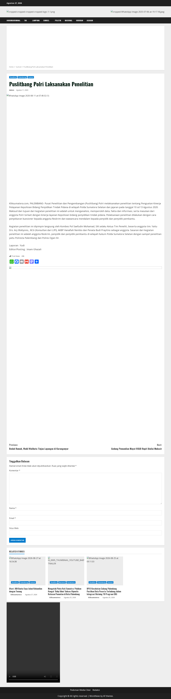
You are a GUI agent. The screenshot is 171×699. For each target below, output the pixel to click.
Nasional (68, 20)
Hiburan (79, 20)
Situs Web (14, 528)
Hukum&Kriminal (13, 20)
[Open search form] (163, 20)
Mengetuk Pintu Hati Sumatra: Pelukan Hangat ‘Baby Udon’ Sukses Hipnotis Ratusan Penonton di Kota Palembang (64, 591)
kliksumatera (16, 595)
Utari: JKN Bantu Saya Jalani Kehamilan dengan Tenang (25, 590)
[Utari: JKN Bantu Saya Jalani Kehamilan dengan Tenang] (27, 571)
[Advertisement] (85, 46)
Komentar (14, 470)
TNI (25, 20)
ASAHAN (90, 20)
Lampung (36, 20)
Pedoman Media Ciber (80, 690)
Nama (12, 508)
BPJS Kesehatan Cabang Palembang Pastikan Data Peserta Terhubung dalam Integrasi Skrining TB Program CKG (104, 591)
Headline (13, 77)
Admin (11, 90)
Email (12, 518)
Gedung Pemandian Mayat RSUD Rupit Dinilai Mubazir (136, 446)
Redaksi (96, 690)
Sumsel (46, 20)
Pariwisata (71, 582)
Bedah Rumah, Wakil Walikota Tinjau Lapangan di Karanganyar (38, 446)
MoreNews (95, 696)
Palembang (22, 77)
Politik (58, 20)
